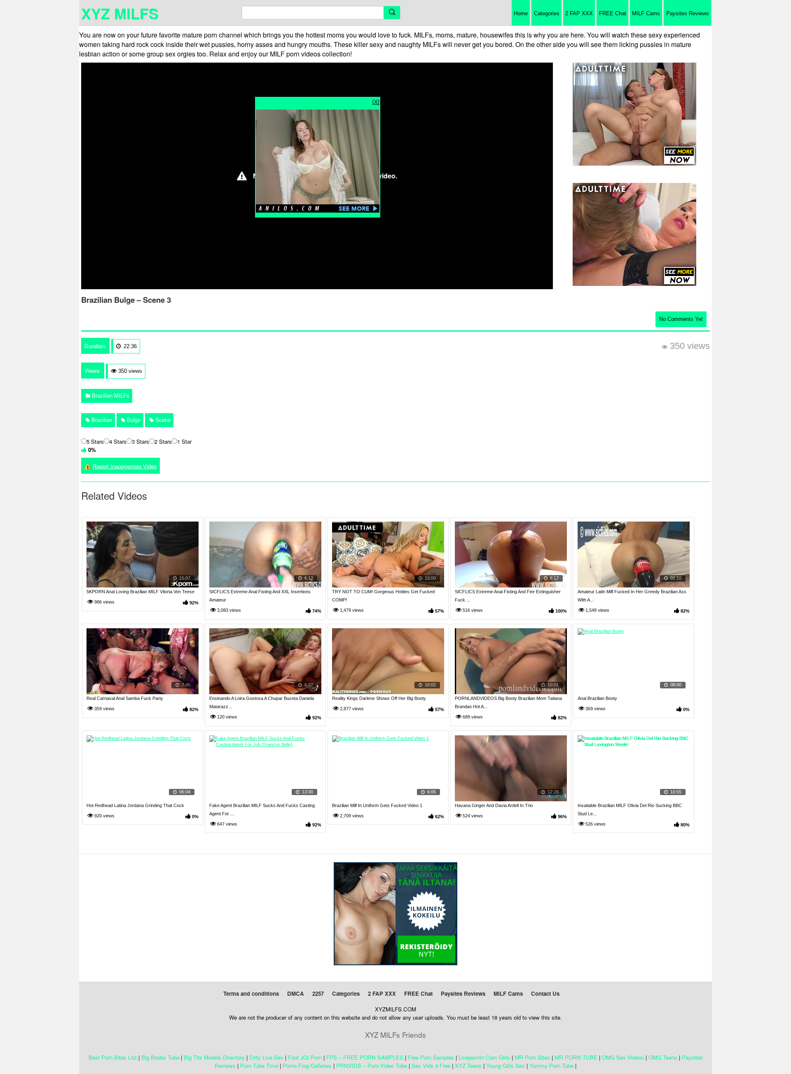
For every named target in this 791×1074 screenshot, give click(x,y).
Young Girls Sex (505, 1065)
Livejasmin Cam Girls (484, 1057)
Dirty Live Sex (266, 1057)
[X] (375, 101)
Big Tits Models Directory (214, 1057)
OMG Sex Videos (623, 1057)
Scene (162, 420)
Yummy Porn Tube (551, 1065)
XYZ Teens (468, 1065)
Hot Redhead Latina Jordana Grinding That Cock (135, 805)
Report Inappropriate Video (125, 466)
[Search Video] (392, 12)
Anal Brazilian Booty (597, 698)
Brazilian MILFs (109, 396)
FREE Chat (612, 13)
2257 (318, 993)
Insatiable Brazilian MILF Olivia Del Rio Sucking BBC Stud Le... (630, 809)
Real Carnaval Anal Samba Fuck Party (125, 698)
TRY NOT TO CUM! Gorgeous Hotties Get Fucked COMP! (383, 595)
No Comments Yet (681, 319)
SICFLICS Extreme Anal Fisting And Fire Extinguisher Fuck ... (508, 595)
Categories (546, 13)
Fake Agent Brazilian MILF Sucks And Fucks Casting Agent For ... (262, 809)
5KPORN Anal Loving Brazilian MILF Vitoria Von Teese (140, 591)
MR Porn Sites (532, 1057)
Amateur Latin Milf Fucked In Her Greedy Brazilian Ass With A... (632, 595)
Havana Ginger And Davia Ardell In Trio (494, 805)
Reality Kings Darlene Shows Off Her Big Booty (379, 698)
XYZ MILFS (120, 13)
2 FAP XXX (579, 13)
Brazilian (101, 420)
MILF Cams (646, 13)
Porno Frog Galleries (307, 1065)
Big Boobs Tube (160, 1057)
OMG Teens (662, 1057)
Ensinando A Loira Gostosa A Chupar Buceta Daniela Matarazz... (261, 702)
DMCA (295, 993)
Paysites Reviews (687, 13)
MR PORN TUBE (576, 1057)
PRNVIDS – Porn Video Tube (371, 1065)
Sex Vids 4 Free (431, 1065)
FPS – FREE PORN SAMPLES (364, 1057)
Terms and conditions (251, 993)
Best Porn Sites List (113, 1057)
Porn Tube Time (259, 1065)
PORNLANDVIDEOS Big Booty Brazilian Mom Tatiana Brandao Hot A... (508, 702)
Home (521, 13)
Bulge (132, 420)
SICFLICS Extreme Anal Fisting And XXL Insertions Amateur (260, 595)
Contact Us (545, 993)
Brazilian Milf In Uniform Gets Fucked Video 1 (377, 805)
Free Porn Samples (431, 1057)
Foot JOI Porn (305, 1057)
